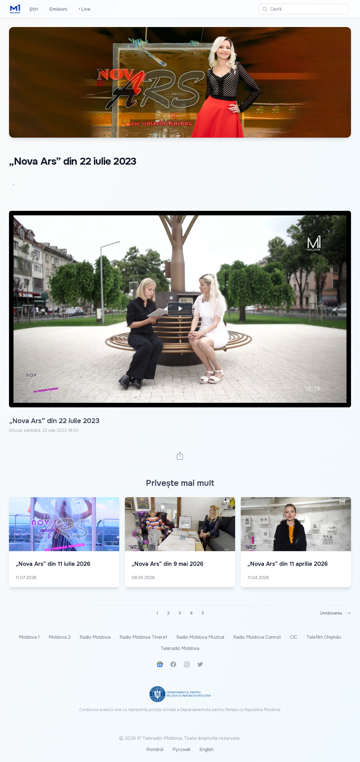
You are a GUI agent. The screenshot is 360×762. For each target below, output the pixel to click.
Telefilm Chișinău (323, 637)
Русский (181, 749)
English (206, 749)
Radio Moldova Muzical (200, 637)
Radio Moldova (95, 637)
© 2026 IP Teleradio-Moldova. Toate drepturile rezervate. (180, 738)
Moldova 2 (60, 637)
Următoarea (331, 613)
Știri (33, 9)
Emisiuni (58, 9)
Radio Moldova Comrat (257, 637)
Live (84, 9)
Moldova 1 (29, 637)
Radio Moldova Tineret (143, 637)
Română (154, 749)
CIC (293, 637)
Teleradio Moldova (180, 648)
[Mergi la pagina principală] (15, 9)
